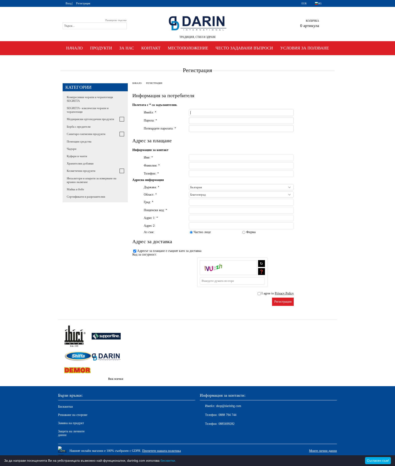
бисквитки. (168, 460)
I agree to (278, 293)
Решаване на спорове (72, 415)
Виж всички (115, 378)
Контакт (150, 48)
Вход (69, 3)
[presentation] (241, 202)
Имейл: (150, 112)
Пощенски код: (155, 210)
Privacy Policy (284, 293)
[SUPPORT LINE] (106, 336)
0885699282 (227, 424)
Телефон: (151, 173)
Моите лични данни (323, 451)
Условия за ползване (304, 48)
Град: (148, 202)
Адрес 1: (151, 218)
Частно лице (202, 232)
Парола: (150, 120)
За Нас (126, 48)
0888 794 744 (227, 415)
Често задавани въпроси (244, 48)
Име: (148, 157)
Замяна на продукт (71, 423)
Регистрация (83, 3)
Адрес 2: (149, 225)
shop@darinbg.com (228, 406)
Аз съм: (149, 232)
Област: (150, 194)
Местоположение (188, 48)
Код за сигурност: (144, 254)
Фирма (251, 232)
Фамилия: (152, 165)
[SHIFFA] (77, 356)
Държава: (151, 187)
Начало (74, 48)
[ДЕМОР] (77, 370)
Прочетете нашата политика (161, 451)
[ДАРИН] (106, 357)
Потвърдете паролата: (160, 128)
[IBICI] (77, 337)
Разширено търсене (116, 20)
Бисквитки (65, 406)
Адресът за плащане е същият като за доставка (169, 251)
